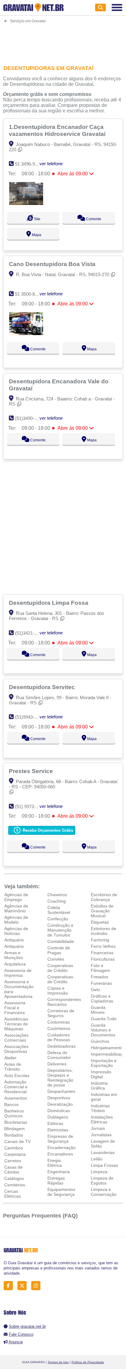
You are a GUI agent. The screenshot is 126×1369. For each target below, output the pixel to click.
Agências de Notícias (16, 931)
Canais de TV (17, 1141)
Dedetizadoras (61, 1046)
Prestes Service (31, 771)
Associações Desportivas (16, 1049)
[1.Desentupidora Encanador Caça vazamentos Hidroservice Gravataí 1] (26, 203)
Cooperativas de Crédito (60, 968)
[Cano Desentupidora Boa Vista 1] (26, 333)
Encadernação (61, 1147)
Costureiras (58, 1022)
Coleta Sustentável (58, 910)
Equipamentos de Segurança (61, 1192)
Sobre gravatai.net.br (27, 1326)
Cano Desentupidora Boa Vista (53, 264)
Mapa (36, 235)
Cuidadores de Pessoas (58, 1037)
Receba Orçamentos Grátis (47, 830)
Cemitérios (14, 1184)
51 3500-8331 (28, 294)
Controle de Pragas (58, 950)
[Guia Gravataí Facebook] (10, 1285)
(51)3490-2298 (29, 418)
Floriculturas (103, 959)
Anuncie (16, 1342)
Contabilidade (60, 941)
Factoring (100, 939)
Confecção (57, 918)
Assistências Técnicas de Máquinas (16, 1024)
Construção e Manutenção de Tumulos (60, 930)
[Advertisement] (63, 40)
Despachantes (61, 1091)
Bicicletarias (15, 1122)
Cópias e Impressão (57, 990)
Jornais (98, 1128)
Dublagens (57, 1117)
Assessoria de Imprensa (17, 973)
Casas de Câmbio (13, 1169)
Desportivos (58, 1097)
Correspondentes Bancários (64, 1002)
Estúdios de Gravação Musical (102, 911)
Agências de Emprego (16, 897)
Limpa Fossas (104, 1165)
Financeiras (102, 952)
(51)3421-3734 (29, 633)
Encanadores (60, 1154)
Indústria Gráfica (99, 1085)
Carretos (12, 1160)
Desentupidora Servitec (42, 687)
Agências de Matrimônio (16, 908)
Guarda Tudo (104, 1018)
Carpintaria (15, 1154)
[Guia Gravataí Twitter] (23, 1285)
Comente (93, 219)
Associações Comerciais (16, 1037)
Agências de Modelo (16, 920)
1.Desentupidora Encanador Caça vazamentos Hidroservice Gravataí (58, 130)
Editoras (55, 1123)
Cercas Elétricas (12, 1194)
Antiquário (14, 939)
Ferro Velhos (103, 946)
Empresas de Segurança (60, 1139)
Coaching (56, 901)
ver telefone (51, 163)
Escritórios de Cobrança (104, 897)
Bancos (11, 1104)
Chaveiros (57, 894)
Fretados (99, 976)
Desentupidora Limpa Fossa (49, 602)
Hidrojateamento (107, 1047)
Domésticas (58, 1110)
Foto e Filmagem (100, 968)
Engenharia (58, 1171)
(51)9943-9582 (29, 717)
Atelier (10, 1057)
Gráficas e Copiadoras (102, 998)
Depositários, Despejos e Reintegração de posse (60, 1077)
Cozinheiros (58, 1028)
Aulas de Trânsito (12, 1066)
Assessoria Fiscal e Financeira (14, 1007)
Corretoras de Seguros (60, 1013)
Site (36, 219)
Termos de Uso (58, 1362)
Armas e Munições (13, 955)
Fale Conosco (21, 1334)
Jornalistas (101, 1134)
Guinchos (100, 1041)
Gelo (95, 989)
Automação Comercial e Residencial (16, 1086)
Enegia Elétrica (54, 1163)
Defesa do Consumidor (59, 1055)
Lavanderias (103, 1152)
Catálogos (14, 1178)
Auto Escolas (16, 1075)
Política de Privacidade (88, 1362)
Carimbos (13, 1147)
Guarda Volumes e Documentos (103, 1030)
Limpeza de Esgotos (102, 1180)
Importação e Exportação (104, 1063)
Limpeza (99, 1171)
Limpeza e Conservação (104, 1192)
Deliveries (56, 1063)
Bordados (13, 1135)
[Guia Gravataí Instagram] (37, 1285)
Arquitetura (15, 964)
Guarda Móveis (98, 1010)
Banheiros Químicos (14, 1113)
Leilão (96, 1158)
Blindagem (14, 1128)
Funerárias (101, 983)
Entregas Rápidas (56, 1180)
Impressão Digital (101, 1074)
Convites (55, 959)
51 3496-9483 (28, 163)
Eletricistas (57, 1129)
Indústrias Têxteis (100, 1108)
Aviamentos (15, 1098)
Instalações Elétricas (102, 1119)
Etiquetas (100, 922)
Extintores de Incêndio (103, 931)
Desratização (60, 1104)
